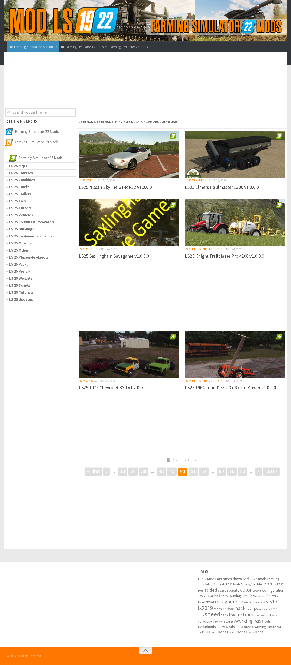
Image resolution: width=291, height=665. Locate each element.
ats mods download (233, 578)
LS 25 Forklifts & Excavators (32, 222)
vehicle (275, 615)
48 (161, 471)
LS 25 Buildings (21, 229)
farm (223, 595)
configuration (273, 590)
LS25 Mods (254, 631)
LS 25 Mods (225, 626)
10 (122, 471)
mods (217, 609)
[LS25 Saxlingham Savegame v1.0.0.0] (129, 223)
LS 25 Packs (18, 264)
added (210, 590)
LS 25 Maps (18, 165)
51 (193, 471)
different (202, 596)
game (231, 601)
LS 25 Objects (20, 243)
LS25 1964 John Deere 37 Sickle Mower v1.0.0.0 (230, 387)
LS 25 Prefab (19, 271)
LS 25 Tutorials (21, 292)
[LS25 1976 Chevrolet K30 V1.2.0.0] (129, 354)
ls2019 (205, 608)
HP (240, 601)
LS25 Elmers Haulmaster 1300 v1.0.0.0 (222, 187)
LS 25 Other (87, 249)
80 (242, 471)
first (279, 596)
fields (271, 595)
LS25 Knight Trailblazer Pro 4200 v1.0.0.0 (224, 256)
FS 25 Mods (236, 631)
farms (261, 596)
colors (257, 590)
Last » (271, 471)
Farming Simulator (242, 596)
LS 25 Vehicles (21, 215)
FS (217, 601)
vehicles (204, 621)
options (228, 608)
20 (133, 471)
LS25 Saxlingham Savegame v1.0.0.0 (114, 256)
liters (261, 602)
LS (266, 602)
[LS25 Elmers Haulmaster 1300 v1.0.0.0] (235, 154)
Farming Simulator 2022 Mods (258, 584)
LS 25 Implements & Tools (202, 249)
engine (213, 596)
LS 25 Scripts (19, 285)
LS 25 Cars (86, 180)
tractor (235, 615)
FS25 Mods (217, 631)
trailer (249, 614)
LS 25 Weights (20, 278)
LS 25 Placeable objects (29, 257)
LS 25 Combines (22, 179)
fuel (222, 602)
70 (232, 471)
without (230, 621)
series (267, 609)
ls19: (273, 601)
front (210, 602)
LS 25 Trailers (194, 180)
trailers (260, 615)
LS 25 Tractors (21, 172)
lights (253, 602)
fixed (201, 602)
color (246, 589)
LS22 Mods (233, 584)
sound (201, 615)
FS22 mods (258, 579)
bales (221, 590)
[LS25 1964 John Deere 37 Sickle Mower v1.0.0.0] (235, 354)
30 (143, 471)
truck (268, 615)
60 (221, 471)
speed (212, 614)
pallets (249, 609)
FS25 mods (244, 626)
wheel (222, 621)
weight (214, 621)
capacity (232, 590)
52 (203, 471)
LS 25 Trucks (19, 186)
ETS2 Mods (207, 578)
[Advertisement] (182, 87)
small (275, 608)
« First (93, 471)
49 (171, 471)
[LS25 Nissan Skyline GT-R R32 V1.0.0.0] (129, 154)
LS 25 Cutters (20, 207)
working (244, 620)
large (245, 602)
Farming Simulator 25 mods (129, 47)
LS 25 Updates (21, 299)
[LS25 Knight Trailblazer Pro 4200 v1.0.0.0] (235, 223)
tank (224, 615)
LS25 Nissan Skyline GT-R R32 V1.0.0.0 (115, 187)
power (258, 609)
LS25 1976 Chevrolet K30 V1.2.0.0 (111, 387)
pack (240, 608)
